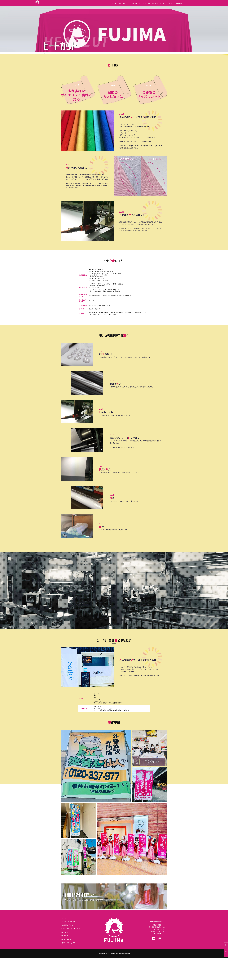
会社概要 (171, 3)
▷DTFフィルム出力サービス (70, 928)
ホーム (114, 3)
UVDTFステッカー (136, 3)
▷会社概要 (64, 936)
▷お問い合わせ (66, 939)
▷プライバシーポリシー (69, 943)
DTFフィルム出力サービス (150, 3)
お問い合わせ (179, 3)
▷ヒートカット (66, 932)
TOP (37, 53)
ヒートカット (163, 3)
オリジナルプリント (123, 3)
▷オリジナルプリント (68, 921)
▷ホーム (64, 918)
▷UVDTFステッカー (68, 925)
